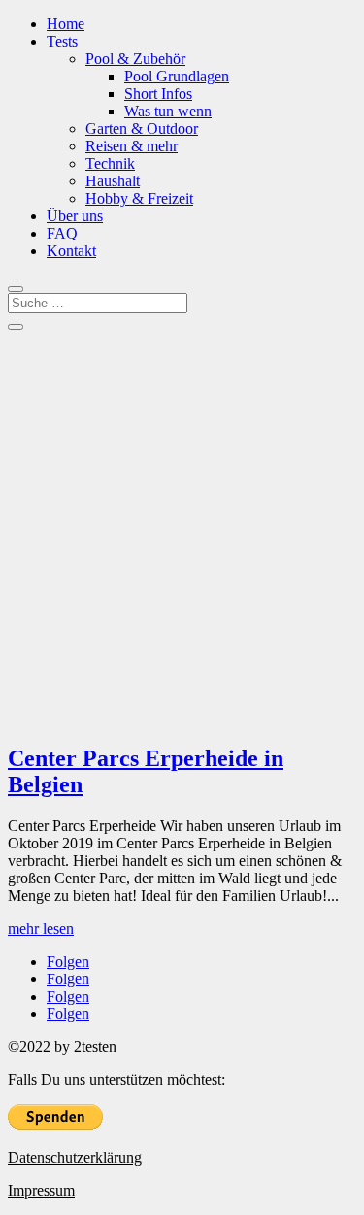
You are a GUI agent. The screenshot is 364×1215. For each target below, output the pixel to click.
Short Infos (158, 93)
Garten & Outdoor (141, 128)
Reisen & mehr (131, 146)
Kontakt (71, 250)
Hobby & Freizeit (139, 198)
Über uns (75, 216)
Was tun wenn (168, 111)
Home (65, 24)
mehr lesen (41, 928)
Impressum (41, 1190)
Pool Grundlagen (176, 76)
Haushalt (112, 181)
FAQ (62, 233)
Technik (110, 163)
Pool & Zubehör (135, 58)
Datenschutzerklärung (75, 1157)
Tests (62, 41)
